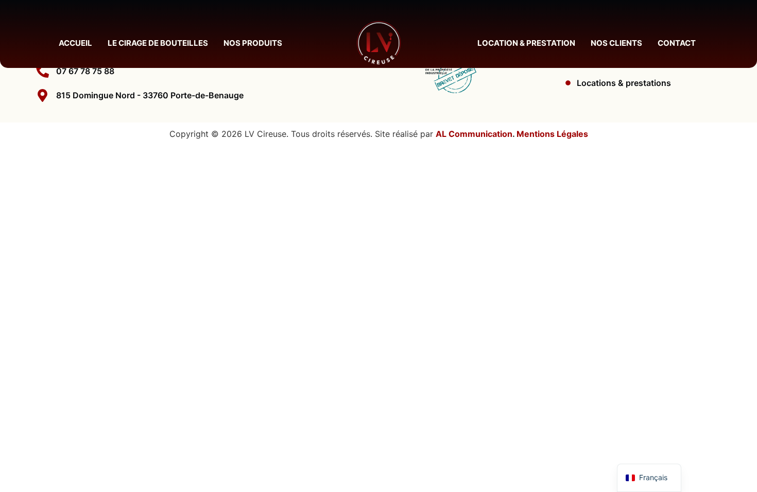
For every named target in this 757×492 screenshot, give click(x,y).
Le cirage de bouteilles (158, 43)
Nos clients (616, 43)
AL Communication (474, 134)
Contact (677, 43)
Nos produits (252, 43)
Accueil (75, 43)
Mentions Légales (552, 134)
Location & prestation (526, 43)
